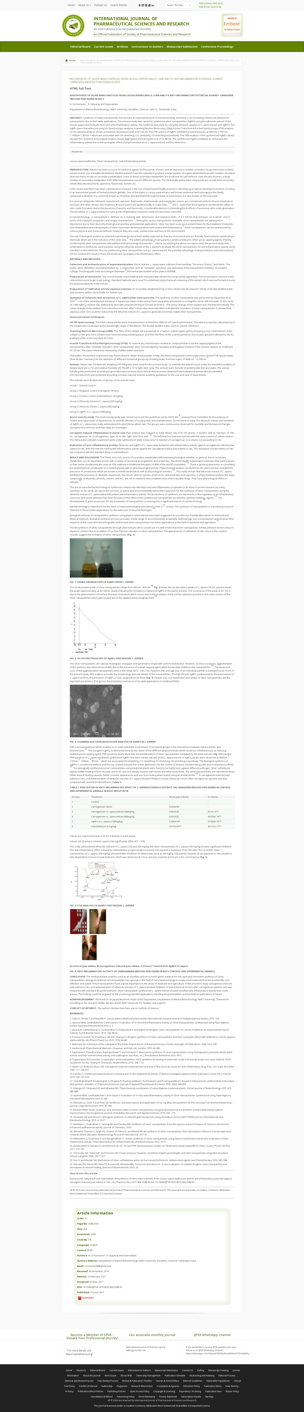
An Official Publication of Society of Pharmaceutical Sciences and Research (142, 34)
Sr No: (80, 1218)
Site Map (209, 1396)
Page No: (82, 1223)
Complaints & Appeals (168, 1386)
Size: (80, 1229)
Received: (82, 1271)
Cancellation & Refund (102, 1396)
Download (87, 1297)
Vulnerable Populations (218, 1380)
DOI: (79, 1287)
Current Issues (116, 1370)
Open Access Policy (139, 1391)
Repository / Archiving (190, 1391)
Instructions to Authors (139, 1370)
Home (72, 60)
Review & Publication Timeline (137, 1380)
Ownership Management (148, 1375)
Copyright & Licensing (164, 1391)
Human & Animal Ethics (167, 1380)
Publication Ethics (212, 1386)
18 (89, 1239)
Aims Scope (110, 1375)
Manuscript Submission (166, 1370)
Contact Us (187, 1370)
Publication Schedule (175, 1375)
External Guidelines (192, 1380)
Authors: (82, 1255)
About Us (81, 1370)
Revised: (82, 1276)
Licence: (82, 1250)
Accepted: (83, 1281)
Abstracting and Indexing (201, 1375)
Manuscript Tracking (218, 1370)
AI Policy (69, 1391)
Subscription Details (191, 1396)
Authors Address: (87, 1260)
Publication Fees (213, 1391)
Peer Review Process (108, 1380)
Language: (83, 1244)
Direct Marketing (147, 1396)
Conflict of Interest (88, 1386)
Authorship (107, 1386)
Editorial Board (97, 1370)
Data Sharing (232, 1386)
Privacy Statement (168, 1396)
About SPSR (126, 1375)
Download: (83, 1234)
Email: (80, 1266)
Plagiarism (122, 1386)
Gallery (200, 1370)
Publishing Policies (116, 1391)
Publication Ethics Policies (90, 1391)
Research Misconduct (142, 1386)
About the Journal (91, 1375)
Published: (83, 1292)
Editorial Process (226, 1375)
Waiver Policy (232, 1391)
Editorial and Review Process (79, 1380)
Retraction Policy (191, 1386)
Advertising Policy (125, 1396)
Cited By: (82, 1239)
